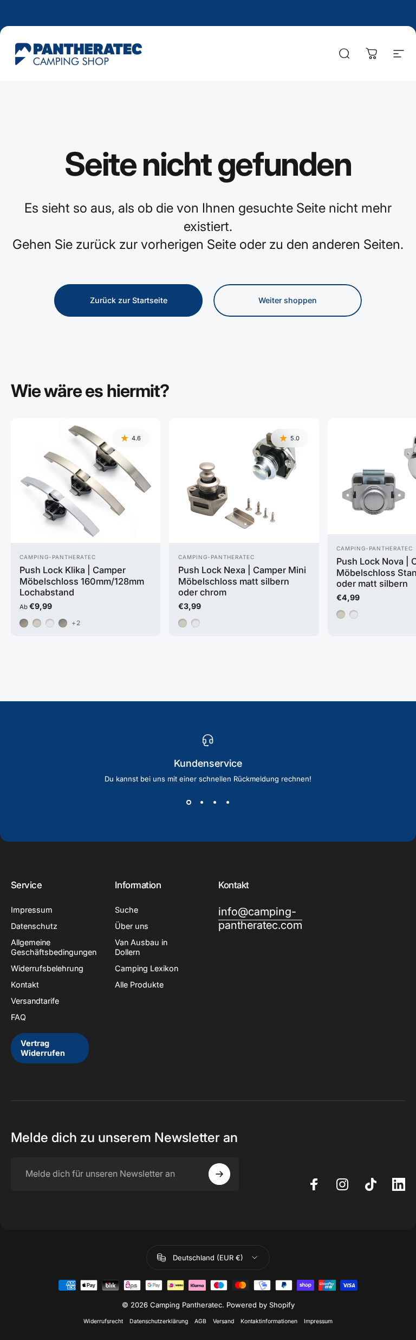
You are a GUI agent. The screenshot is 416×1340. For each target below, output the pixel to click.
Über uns (131, 926)
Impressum (32, 909)
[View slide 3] (214, 802)
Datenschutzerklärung (158, 1321)
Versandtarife (35, 1000)
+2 (76, 623)
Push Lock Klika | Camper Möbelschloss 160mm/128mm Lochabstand (82, 581)
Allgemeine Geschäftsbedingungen (53, 947)
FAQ (18, 1017)
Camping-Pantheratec (58, 557)
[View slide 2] (201, 802)
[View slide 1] (188, 802)
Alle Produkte (139, 984)
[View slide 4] (227, 802)
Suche (126, 909)
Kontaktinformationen (268, 1321)
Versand (223, 1321)
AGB (200, 1321)
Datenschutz (34, 926)
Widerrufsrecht (103, 1321)
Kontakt (25, 984)
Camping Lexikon (146, 968)
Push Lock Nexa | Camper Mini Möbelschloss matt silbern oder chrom (242, 581)
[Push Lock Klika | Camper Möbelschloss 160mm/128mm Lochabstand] (85, 480)
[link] (260, 918)
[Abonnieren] (219, 1174)
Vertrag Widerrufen (43, 1047)
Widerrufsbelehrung (47, 968)
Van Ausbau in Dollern (141, 947)
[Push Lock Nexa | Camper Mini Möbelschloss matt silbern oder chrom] (243, 480)
